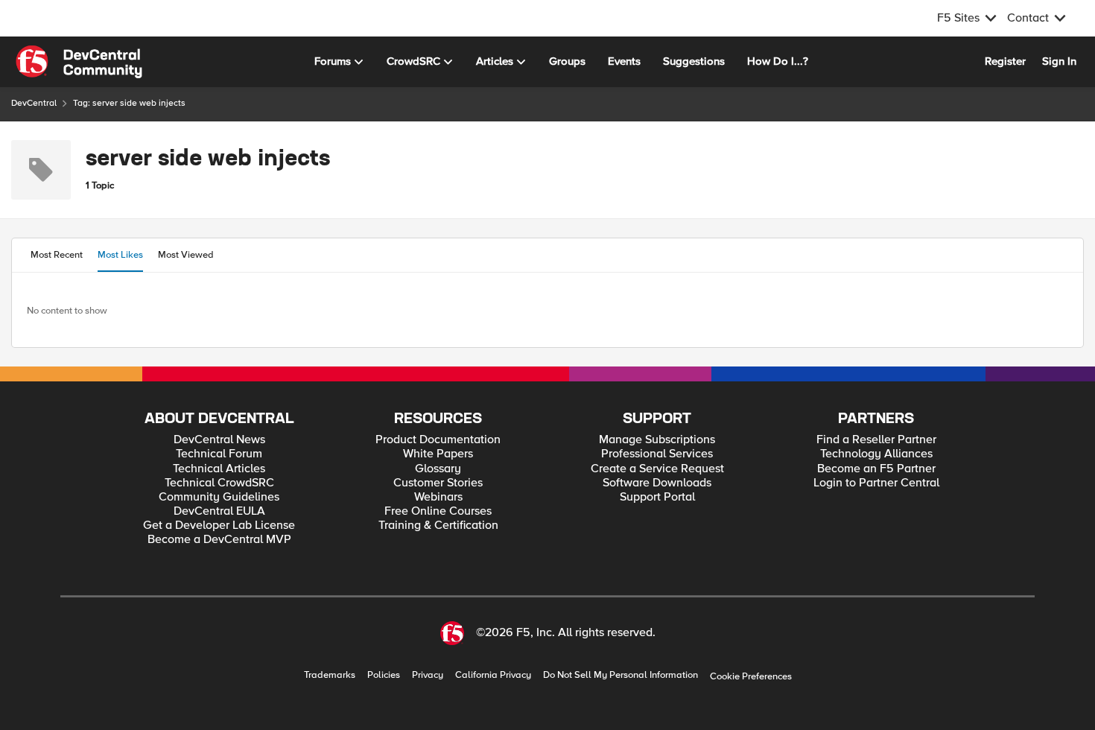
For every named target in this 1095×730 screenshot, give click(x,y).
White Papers (438, 454)
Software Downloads (657, 483)
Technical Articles (219, 469)
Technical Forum (219, 454)
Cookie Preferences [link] (751, 676)
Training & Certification (438, 525)
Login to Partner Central (876, 483)
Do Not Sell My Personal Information (620, 675)
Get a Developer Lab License (219, 525)
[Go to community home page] (79, 62)
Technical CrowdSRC (219, 483)
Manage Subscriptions (657, 440)
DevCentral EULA (219, 511)
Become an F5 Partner (876, 469)
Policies (383, 675)
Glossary (438, 469)
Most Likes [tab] (120, 255)
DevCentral (34, 103)
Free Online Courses (438, 511)
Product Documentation (438, 440)
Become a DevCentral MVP (219, 540)
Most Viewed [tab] (186, 255)
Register (1005, 61)
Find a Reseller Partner (876, 440)
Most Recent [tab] (57, 255)
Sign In (1059, 61)
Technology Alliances (876, 454)
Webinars (438, 497)
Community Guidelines (219, 497)
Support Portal (657, 497)
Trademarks (329, 675)
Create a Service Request (657, 469)
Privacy (427, 675)
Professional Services (657, 454)
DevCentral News (219, 440)
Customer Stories (438, 483)
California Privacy (493, 675)
